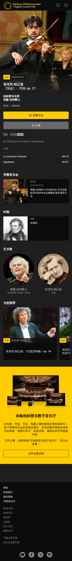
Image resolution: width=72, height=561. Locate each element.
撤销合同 (8, 530)
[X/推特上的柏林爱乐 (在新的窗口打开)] (40, 555)
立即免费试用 (36, 453)
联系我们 (8, 492)
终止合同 (8, 526)
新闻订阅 (8, 508)
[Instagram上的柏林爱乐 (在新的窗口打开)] (49, 555)
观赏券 (6, 517)
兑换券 (6, 521)
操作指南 (8, 496)
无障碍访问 (9, 501)
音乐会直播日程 (11, 542)
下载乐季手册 (10, 537)
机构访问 (8, 512)
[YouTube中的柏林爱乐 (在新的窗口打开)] (22, 555)
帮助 (5, 487)
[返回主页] (22, 5)
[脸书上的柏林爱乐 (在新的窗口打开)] (31, 555)
